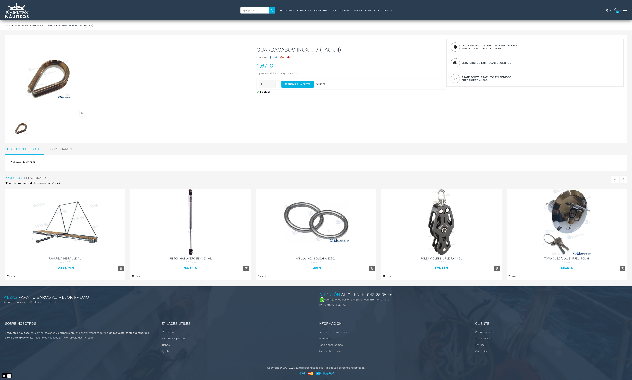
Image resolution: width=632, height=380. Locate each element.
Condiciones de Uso (330, 344)
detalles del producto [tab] (24, 149)
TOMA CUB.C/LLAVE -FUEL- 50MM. (567, 258)
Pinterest (288, 57)
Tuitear (276, 57)
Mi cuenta (168, 332)
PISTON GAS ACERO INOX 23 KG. (190, 258)
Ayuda (165, 351)
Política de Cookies (330, 351)
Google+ (282, 57)
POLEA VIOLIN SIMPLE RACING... (441, 258)
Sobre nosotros (485, 332)
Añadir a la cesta (298, 84)
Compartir (270, 57)
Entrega (480, 344)
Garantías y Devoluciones (333, 332)
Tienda (166, 344)
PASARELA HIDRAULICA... (65, 258)
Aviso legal (324, 338)
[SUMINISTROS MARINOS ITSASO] (16, 10)
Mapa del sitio (483, 338)
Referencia (18, 162)
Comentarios (61, 149)
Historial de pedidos (174, 338)
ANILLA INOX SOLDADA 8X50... (316, 258)
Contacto (481, 351)
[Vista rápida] (65, 222)
